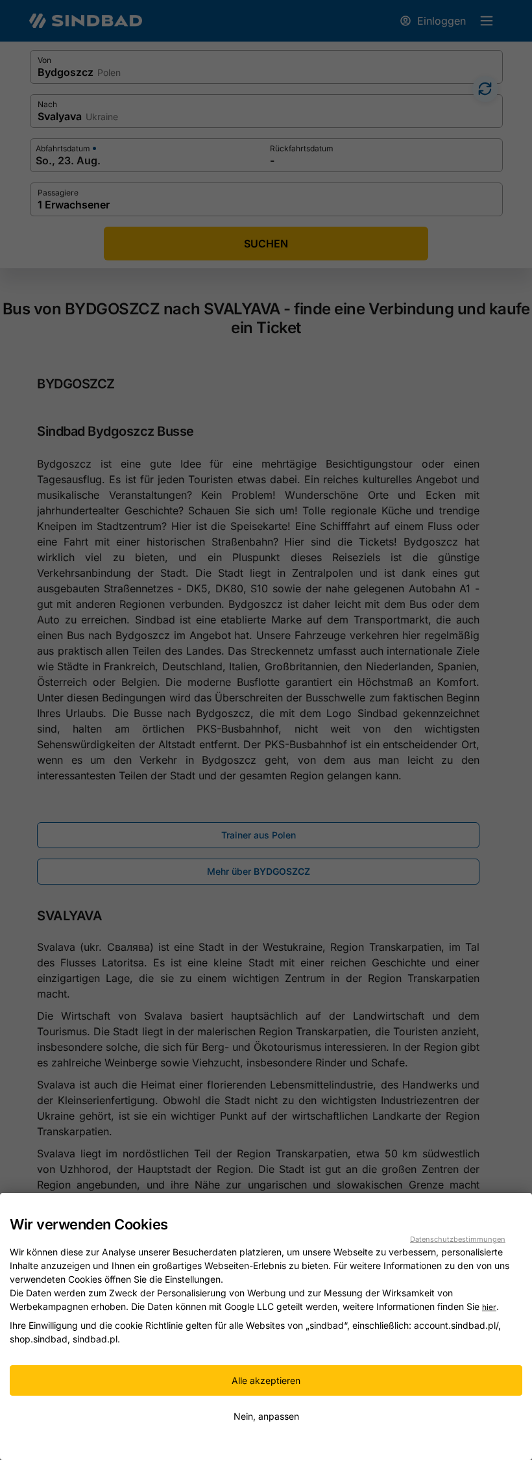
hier (489, 1307)
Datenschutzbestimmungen (457, 1239)
